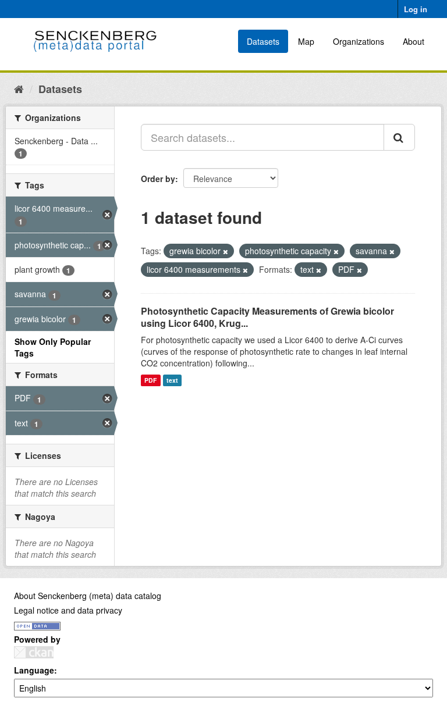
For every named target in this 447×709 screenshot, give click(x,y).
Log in (415, 9)
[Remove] (225, 251)
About (413, 41)
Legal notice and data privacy (68, 610)
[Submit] (399, 137)
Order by (158, 178)
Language (34, 670)
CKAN (34, 652)
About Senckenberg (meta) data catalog (87, 595)
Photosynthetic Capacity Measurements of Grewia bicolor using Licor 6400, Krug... (267, 317)
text (172, 380)
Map (306, 41)
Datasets (263, 41)
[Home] (19, 88)
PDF (150, 380)
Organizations (358, 41)
